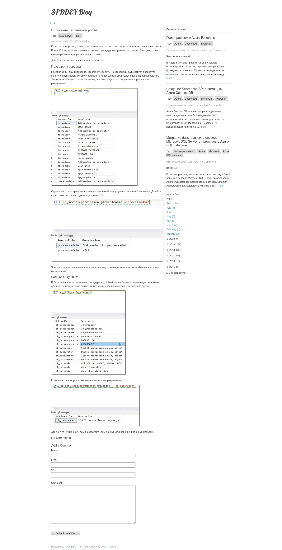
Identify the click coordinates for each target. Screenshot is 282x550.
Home (52, 23)
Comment (56, 483)
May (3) (171, 216)
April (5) (171, 220)
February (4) (173, 229)
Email (54, 460)
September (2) (174, 203)
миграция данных (184, 151)
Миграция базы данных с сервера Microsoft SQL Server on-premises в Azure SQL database (197, 141)
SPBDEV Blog (71, 11)
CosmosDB (191, 43)
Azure (177, 43)
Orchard (69, 546)
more (169, 78)
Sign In (113, 546)
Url (52, 469)
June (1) (171, 212)
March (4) (172, 225)
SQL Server (65, 35)
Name (54, 450)
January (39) (173, 233)
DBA (78, 35)
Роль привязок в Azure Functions (190, 37)
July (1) (171, 207)
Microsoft (206, 43)
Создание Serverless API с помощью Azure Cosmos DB (194, 90)
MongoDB (206, 98)
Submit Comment (65, 533)
